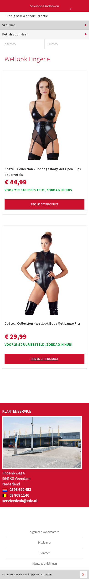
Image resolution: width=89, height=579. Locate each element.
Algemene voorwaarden (44, 532)
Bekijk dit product (44, 204)
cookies (48, 574)
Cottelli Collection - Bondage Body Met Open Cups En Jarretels (43, 172)
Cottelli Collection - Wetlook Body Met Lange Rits (43, 323)
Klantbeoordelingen (44, 564)
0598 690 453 (20, 489)
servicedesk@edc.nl (19, 500)
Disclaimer (44, 542)
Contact (44, 553)
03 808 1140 (19, 495)
